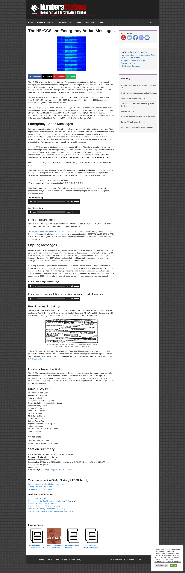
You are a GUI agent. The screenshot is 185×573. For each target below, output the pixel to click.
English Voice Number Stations (133, 98)
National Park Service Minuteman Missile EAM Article (49, 501)
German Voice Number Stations (133, 122)
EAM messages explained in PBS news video (46, 484)
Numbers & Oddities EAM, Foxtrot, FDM (44, 506)
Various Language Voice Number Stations (137, 127)
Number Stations (44, 22)
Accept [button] (173, 566)
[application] (54, 201)
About (101, 22)
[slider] (76, 201)
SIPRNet (68, 381)
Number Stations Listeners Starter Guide (138, 55)
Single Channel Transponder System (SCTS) (49, 231)
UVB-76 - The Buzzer (130, 58)
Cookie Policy (75, 560)
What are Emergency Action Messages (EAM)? (47, 509)
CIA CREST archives (36, 359)
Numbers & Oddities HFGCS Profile (42, 504)
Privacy (64, 560)
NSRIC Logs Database (130, 66)
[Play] (31, 201)
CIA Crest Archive (128, 63)
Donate (41, 560)
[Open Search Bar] (151, 22)
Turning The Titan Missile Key (40, 487)
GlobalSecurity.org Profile (38, 498)
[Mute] (72, 201)
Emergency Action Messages (133, 60)
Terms (56, 560)
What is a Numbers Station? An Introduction (138, 117)
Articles (78, 22)
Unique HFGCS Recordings (61, 470)
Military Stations (64, 22)
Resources (90, 22)
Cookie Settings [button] (161, 566)
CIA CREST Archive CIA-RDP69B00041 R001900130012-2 (51, 511)
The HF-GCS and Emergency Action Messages (139, 93)
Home (30, 22)
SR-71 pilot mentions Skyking (40, 489)
